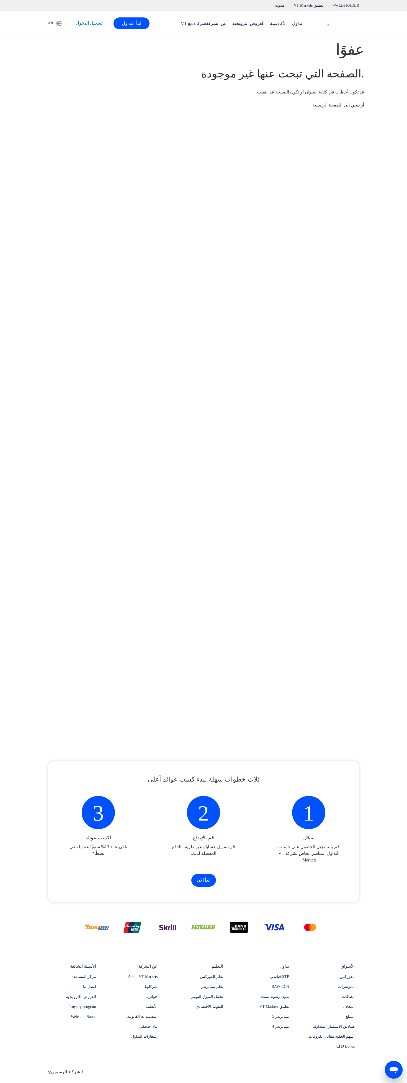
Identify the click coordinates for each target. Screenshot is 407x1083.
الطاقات (348, 997)
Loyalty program (82, 1007)
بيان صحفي (148, 1026)
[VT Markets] (339, 22)
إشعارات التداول (144, 1036)
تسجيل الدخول (89, 23)
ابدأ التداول (131, 23)
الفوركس (347, 977)
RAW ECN (280, 987)
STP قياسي (279, 977)
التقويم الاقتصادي (209, 1006)
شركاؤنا (151, 987)
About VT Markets (143, 977)
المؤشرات (346, 987)
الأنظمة (152, 1006)
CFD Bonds (345, 1046)
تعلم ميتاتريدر (212, 987)
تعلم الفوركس (211, 977)
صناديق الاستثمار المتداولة (334, 1026)
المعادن (349, 1006)
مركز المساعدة (83, 977)
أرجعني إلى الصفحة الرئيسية (338, 105)
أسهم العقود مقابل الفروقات (332, 1036)
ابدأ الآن (203, 880)
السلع (350, 1016)
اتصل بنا (89, 987)
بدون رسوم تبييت (275, 997)
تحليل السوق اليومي (206, 997)
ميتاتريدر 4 (280, 1026)
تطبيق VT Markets (274, 1006)
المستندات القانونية (142, 1016)
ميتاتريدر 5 (280, 1016)
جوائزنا (152, 997)
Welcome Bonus (83, 1017)
